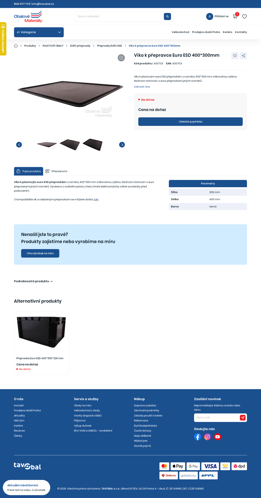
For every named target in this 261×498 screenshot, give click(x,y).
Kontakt (19, 405)
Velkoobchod (180, 32)
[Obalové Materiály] (17, 46)
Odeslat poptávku (190, 121)
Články (18, 436)
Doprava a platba (145, 405)
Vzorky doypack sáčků (88, 415)
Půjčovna (79, 420)
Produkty (30, 46)
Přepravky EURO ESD (109, 46)
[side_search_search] (167, 16)
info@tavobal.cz (43, 4)
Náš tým (19, 420)
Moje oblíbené (142, 436)
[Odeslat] (243, 418)
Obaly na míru (82, 405)
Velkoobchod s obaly (87, 410)
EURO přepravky (80, 46)
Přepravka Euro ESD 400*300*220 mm (39, 358)
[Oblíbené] (244, 16)
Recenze (19, 430)
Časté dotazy (142, 430)
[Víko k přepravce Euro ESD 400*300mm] (70, 94)
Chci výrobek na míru (40, 253)
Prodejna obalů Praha (206, 32)
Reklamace (141, 420)
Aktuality (19, 415)
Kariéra (227, 32)
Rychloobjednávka (145, 425)
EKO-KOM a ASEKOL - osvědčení (93, 430)
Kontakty (241, 32)
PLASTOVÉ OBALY (53, 46)
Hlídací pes (141, 441)
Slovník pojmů (142, 446)
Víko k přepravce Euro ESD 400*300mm (154, 46)
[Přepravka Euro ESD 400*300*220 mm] (41, 332)
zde (96, 199)
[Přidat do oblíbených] (234, 55)
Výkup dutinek (82, 425)
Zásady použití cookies (148, 415)
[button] (19, 145)
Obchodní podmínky (146, 410)
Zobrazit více (142, 86)
